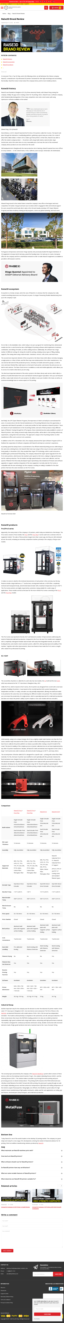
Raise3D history (7, 59)
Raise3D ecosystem (8, 62)
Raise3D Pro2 (18, 810)
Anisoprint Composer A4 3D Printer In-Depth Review (15, 1207)
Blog (9, 13)
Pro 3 (59, 590)
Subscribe (47, 1314)
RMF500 (3, 1013)
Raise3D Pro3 (31, 810)
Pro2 (26, 535)
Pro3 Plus (9, 593)
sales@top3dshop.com (12, 1273)
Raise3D (40, 1143)
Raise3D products (8, 65)
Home (4, 13)
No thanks (37, 1318)
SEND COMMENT (7, 1251)
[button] (58, 1185)
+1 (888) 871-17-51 (11, 4)
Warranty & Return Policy (7, 1296)
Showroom (3, 1290)
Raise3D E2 (43, 812)
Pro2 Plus (35, 535)
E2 (45, 681)
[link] (16, 1195)
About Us (3, 1287)
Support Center (4, 1293)
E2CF (58, 681)
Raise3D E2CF (56, 812)
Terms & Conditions (5, 1299)
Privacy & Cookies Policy (7, 1302)
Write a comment (9, 1214)
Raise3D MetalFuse (37, 1074)
